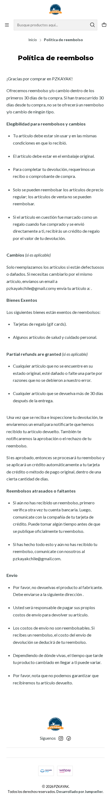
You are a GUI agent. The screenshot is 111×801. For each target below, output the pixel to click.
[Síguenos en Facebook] (68, 738)
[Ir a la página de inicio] (55, 9)
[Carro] (104, 25)
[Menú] (7, 25)
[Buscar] (92, 25)
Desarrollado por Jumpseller (79, 791)
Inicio (32, 40)
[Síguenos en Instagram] (61, 738)
